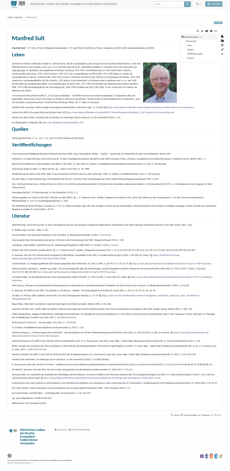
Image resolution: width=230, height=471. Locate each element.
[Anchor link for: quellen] (30, 128)
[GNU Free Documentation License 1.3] (10, 456)
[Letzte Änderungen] (202, 31)
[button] (198, 4)
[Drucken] (211, 31)
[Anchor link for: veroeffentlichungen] (54, 144)
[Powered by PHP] (206, 456)
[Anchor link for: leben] (27, 54)
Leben (189, 46)
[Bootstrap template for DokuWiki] (202, 456)
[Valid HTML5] (211, 456)
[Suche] (187, 4)
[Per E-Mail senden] (206, 31)
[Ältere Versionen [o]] (222, 45)
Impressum (62, 430)
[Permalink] (215, 31)
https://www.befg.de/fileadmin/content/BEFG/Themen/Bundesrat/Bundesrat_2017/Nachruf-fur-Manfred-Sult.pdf (120, 112)
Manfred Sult (31, 17)
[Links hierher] (222, 50)
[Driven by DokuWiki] (220, 456)
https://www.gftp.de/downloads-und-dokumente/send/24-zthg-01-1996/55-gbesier (171, 263)
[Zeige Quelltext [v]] (222, 36)
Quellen (190, 50)
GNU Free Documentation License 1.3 (20, 463)
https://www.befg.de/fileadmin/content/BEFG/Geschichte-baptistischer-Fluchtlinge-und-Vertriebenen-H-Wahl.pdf (97, 378)
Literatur (190, 58)
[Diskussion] (222, 41)
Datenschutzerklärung (81, 430)
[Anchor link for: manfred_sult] (48, 37)
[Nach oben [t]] (222, 54)
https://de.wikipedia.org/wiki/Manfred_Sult (62, 122)
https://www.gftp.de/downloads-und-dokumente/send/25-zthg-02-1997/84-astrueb (76, 272)
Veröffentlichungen (195, 54)
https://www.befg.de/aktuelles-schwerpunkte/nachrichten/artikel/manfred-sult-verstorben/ (150, 107)
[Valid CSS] (216, 456)
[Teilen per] (197, 31)
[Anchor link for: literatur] (32, 215)
